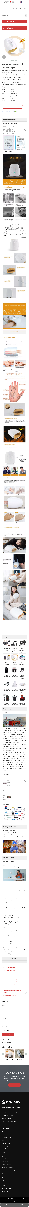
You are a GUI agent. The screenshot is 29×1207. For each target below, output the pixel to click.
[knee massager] (6, 667)
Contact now (14, 1085)
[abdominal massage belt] (22, 681)
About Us (4, 1132)
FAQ (3, 1180)
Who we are (5, 1177)
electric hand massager (9, 970)
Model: (3, 89)
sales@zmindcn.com (10, 1121)
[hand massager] (6, 654)
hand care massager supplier (10, 982)
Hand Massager (6, 1159)
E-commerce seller (6, 1137)
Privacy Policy (5, 1191)
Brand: (3, 91)
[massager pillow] (6, 640)
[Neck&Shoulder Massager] (14, 640)
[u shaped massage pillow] (22, 667)
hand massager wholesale (10, 987)
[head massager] (14, 681)
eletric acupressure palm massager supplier (12, 991)
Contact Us (5, 1149)
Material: (4, 95)
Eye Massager (5, 1156)
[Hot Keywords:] (26, 15)
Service (3, 1140)
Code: (3, 93)
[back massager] (14, 695)
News (3, 1185)
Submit (8, 1034)
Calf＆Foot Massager (7, 1167)
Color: (3, 98)
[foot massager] (14, 667)
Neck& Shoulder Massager (9, 1170)
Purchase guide (6, 1146)
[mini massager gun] (22, 640)
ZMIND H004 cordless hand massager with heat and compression (19, 1059)
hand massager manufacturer (10, 985)
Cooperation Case (6, 1134)
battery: (3, 100)
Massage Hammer (7, 1164)
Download (4, 1183)
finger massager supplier (9, 995)
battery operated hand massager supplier (14, 976)
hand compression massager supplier (13, 979)
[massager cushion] (6, 695)
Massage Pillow (6, 1161)
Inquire (11, 107)
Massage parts (6, 1143)
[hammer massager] (6, 681)
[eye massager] (22, 654)
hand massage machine (9, 973)
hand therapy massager (9, 967)
